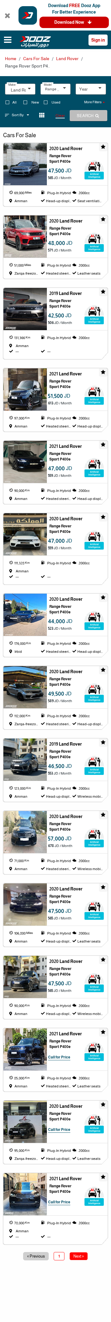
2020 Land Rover (65, 148)
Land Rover (67, 58)
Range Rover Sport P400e (60, 159)
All (14, 102)
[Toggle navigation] (7, 40)
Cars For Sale (36, 58)
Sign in (98, 40)
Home (10, 58)
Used (55, 102)
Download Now (69, 22)
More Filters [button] (92, 102)
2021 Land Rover (65, 373)
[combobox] (22, 91)
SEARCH (85, 115)
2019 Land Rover (65, 293)
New (35, 102)
